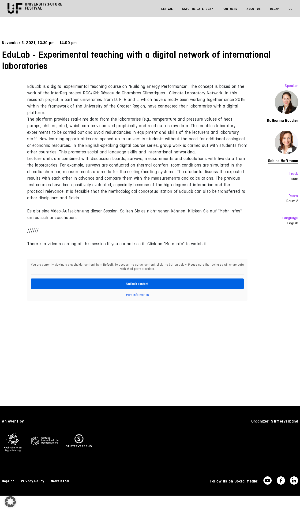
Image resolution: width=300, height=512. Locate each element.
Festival (166, 9)
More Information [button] (137, 295)
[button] (10, 501)
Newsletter (60, 481)
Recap (274, 9)
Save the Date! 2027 (197, 9)
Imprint (8, 481)
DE (290, 9)
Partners (229, 9)
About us (254, 9)
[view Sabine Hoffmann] (276, 143)
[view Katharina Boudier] (276, 103)
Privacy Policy (32, 481)
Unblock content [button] (137, 284)
